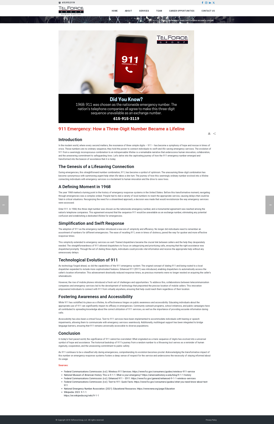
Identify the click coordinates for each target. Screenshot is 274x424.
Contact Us (208, 11)
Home (115, 11)
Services (144, 11)
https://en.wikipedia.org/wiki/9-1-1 (81, 395)
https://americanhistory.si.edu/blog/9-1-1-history (166, 375)
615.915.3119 (68, 2)
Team (159, 11)
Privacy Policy (211, 420)
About (128, 11)
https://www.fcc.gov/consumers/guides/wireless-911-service (163, 371)
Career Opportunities (181, 11)
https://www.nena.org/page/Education (156, 388)
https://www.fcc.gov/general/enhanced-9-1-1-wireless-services (163, 378)
